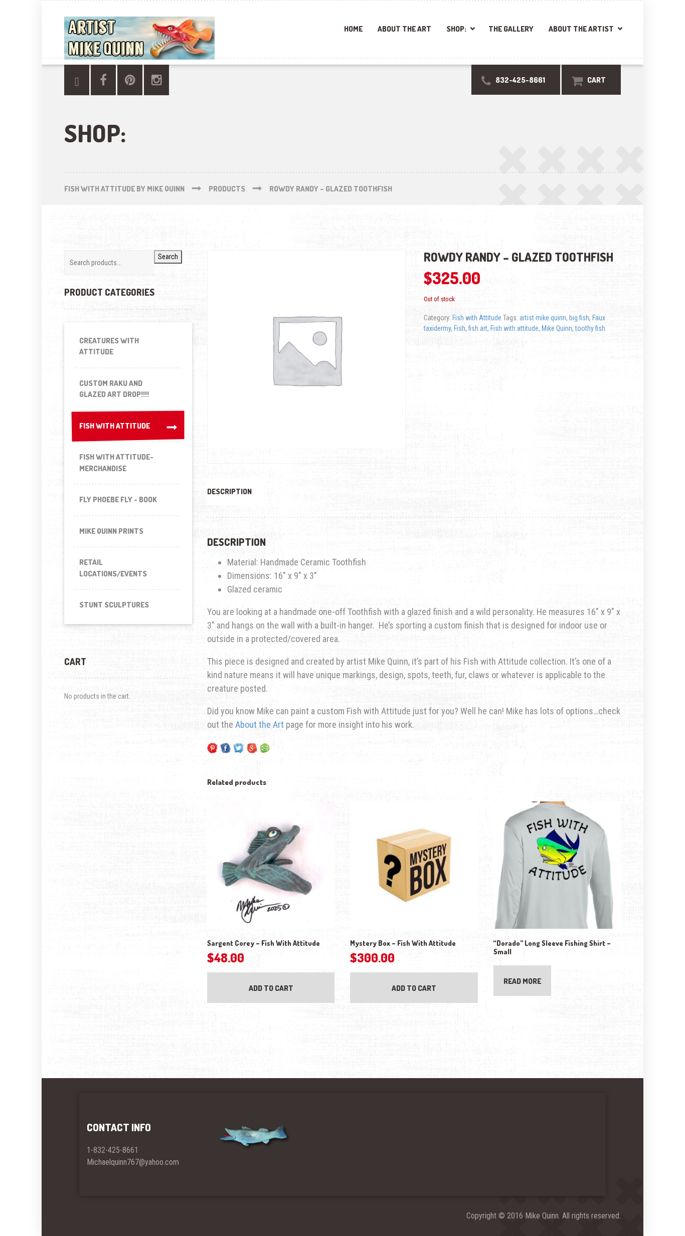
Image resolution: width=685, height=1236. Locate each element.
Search (168, 257)
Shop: (456, 29)
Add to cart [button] (271, 988)
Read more (522, 981)
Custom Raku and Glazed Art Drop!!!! (114, 388)
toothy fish (590, 328)
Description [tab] (229, 491)
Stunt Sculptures (114, 604)
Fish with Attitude (476, 318)
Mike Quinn (557, 328)
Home (353, 29)
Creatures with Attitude (109, 346)
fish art (477, 328)
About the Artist (581, 29)
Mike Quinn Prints (111, 531)
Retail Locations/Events (113, 567)
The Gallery (511, 29)
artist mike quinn (543, 318)
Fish (459, 328)
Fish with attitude (514, 328)
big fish (579, 318)
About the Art (404, 29)
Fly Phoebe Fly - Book (118, 499)
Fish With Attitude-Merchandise (116, 462)
